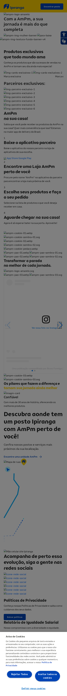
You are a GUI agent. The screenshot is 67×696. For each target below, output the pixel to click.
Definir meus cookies (33, 688)
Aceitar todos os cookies (47, 676)
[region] (33, 664)
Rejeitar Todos (19, 674)
